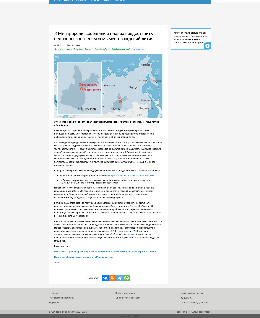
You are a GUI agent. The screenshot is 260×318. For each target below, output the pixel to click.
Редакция (54, 302)
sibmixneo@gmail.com (129, 297)
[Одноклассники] (112, 278)
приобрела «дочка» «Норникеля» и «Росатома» (130, 175)
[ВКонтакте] (105, 278)
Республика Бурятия (83, 49)
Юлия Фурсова (73, 45)
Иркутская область (63, 49)
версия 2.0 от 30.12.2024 (130, 316)
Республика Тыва (102, 49)
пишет (130, 234)
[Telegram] (119, 278)
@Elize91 (188, 297)
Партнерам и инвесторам (61, 297)
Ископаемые (138, 49)
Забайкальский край (121, 49)
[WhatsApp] (126, 278)
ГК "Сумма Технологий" (199, 312)
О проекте (54, 293)
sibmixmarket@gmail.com (196, 302)
